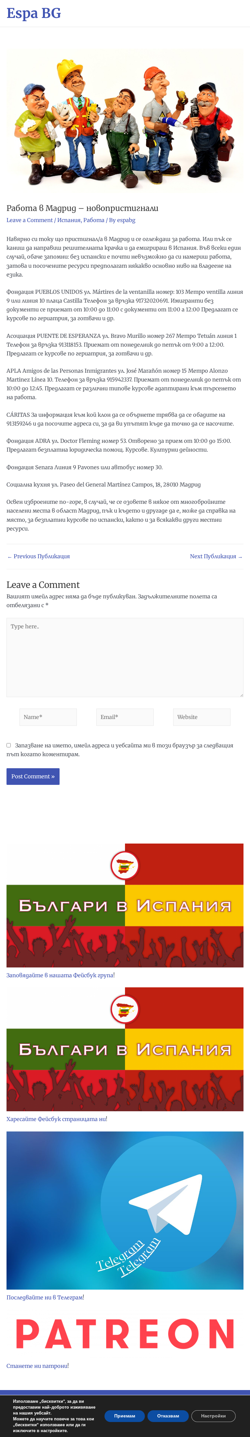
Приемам (124, 1416)
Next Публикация (216, 556)
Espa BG (34, 13)
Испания (69, 220)
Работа (93, 220)
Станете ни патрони (37, 1366)
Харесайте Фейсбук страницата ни (56, 1119)
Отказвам (168, 1416)
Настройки (213, 1416)
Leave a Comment (30, 220)
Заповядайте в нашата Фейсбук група (60, 975)
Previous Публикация (38, 556)
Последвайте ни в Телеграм (45, 1297)
